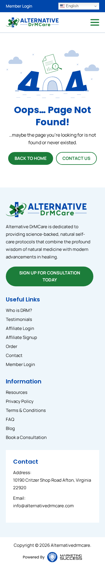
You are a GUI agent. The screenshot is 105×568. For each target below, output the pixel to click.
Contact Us (76, 158)
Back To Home (31, 158)
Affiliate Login (20, 328)
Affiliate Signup (21, 337)
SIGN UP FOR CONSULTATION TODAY (49, 276)
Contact (14, 355)
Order (11, 346)
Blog (10, 428)
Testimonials (19, 319)
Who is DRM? (19, 310)
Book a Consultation (26, 437)
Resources (16, 392)
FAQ (10, 419)
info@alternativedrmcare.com (43, 506)
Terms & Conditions (26, 410)
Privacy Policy (20, 401)
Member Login (19, 6)
